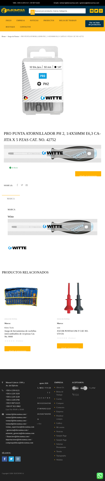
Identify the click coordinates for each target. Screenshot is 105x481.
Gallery (59, 423)
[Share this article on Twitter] (21, 185)
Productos (49, 20)
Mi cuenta (60, 427)
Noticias (34, 20)
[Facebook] (92, 11)
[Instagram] (101, 11)
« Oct (39, 424)
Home (4, 36)
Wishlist (59, 460)
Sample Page (61, 436)
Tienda (59, 451)
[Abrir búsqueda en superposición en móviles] (57, 11)
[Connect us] (4, 459)
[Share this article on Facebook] (17, 185)
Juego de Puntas (13, 36)
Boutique (10, 27)
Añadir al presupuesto (88, 175)
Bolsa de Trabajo (67, 20)
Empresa (21, 20)
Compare (60, 403)
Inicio (8, 20)
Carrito (59, 399)
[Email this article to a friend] (26, 185)
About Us (60, 387)
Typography (61, 456)
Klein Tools (9, 328)
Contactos (25, 27)
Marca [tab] (11, 199)
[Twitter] (96, 11)
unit (58, 328)
